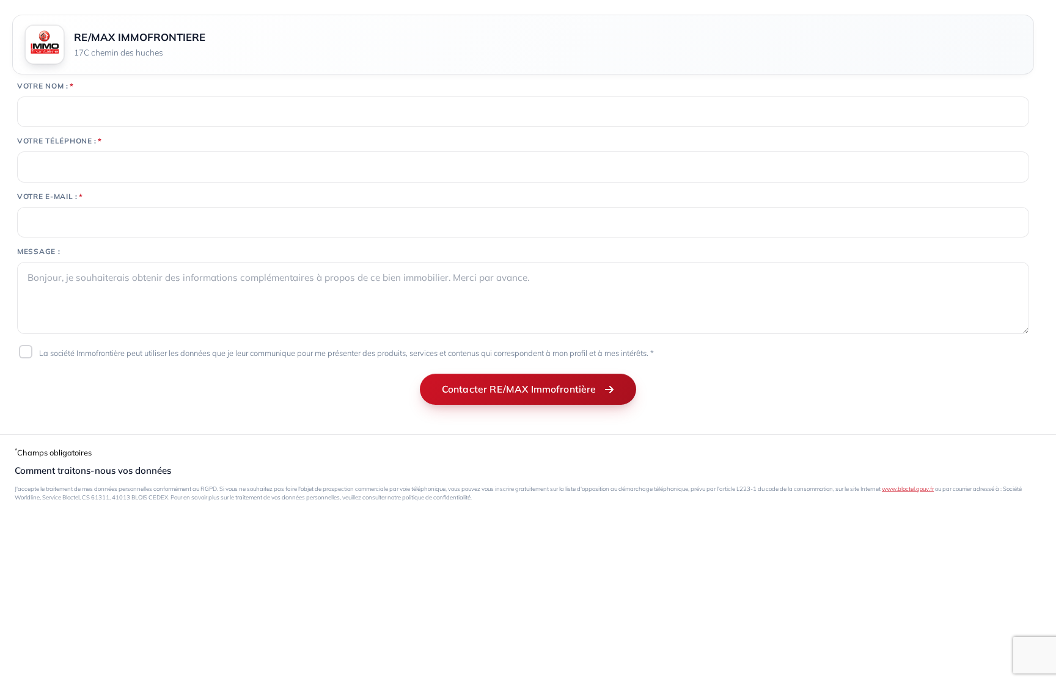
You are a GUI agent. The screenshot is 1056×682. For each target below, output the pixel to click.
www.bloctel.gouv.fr (908, 488)
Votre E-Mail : (47, 196)
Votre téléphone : (57, 141)
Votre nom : (42, 86)
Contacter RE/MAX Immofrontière (519, 389)
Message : (38, 251)
